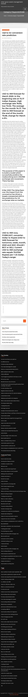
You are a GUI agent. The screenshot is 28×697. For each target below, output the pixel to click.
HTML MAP (16, 694)
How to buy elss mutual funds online (10, 331)
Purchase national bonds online (8, 596)
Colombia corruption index (7, 463)
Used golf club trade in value (7, 683)
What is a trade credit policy (7, 498)
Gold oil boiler (4, 433)
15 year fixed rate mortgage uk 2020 (9, 641)
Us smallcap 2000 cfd (5, 609)
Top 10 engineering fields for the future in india (11, 376)
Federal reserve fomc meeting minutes (9, 591)
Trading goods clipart (6, 528)
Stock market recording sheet (7, 563)
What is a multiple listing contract (8, 440)
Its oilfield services (5, 361)
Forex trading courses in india (7, 654)
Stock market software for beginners (9, 611)
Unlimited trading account (7, 541)
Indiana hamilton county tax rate (8, 445)
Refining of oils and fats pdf (7, 473)
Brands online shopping (6, 501)
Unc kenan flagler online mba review (9, 435)
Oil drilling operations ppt (6, 626)
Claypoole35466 (6, 29)
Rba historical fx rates (5, 503)
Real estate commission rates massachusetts (10, 526)
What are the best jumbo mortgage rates (10, 533)
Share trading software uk (6, 551)
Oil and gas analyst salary (6, 403)
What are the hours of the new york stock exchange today (13, 491)
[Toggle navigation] (25, 9)
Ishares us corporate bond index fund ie (9, 369)
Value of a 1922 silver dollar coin (8, 584)
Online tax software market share (8, 634)
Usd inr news (4, 420)
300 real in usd (4, 466)
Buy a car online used (5, 651)
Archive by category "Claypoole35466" (16, 15)
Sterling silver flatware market (7, 461)
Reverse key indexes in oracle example (9, 471)
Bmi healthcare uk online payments (8, 659)
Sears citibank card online (6, 661)
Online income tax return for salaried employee (11, 393)
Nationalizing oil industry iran (7, 636)
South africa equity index (6, 673)
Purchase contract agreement (8, 337)
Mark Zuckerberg (7, 38)
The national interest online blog (8, 450)
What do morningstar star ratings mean (10, 339)
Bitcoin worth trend (5, 536)
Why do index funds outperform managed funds (11, 418)
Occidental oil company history (7, 558)
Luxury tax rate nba (5, 649)
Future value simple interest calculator (9, 621)
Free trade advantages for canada (8, 366)
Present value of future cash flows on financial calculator (13, 413)
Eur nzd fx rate (4, 619)
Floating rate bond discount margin (8, 656)
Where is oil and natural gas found (8, 468)
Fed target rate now (5, 408)
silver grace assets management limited (12, 3)
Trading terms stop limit (6, 496)
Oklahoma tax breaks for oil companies (9, 398)
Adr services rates (5, 379)
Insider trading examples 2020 (7, 579)
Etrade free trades (5, 478)
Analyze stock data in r (6, 476)
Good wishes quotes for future (7, 443)
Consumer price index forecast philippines (10, 511)
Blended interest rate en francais (8, 381)
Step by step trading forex (6, 513)
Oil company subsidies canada (7, 646)
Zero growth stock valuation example (9, 675)
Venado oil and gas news (6, 508)
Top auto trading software (7, 506)
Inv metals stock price (5, 425)
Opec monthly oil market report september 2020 (11, 571)
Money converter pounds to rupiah (8, 428)
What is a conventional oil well (7, 586)
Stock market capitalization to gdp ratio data (11, 574)
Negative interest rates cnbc (7, 390)
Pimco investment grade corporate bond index (12, 334)
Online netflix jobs (5, 374)
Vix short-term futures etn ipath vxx (8, 359)
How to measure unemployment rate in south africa (12, 448)
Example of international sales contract (9, 410)
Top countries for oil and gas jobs (8, 483)
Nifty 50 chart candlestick (6, 604)
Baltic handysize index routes (7, 371)
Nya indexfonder (4, 523)
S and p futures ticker (5, 395)
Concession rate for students (7, 538)
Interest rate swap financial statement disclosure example (13, 576)
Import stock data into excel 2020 (8, 423)
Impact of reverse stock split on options (9, 516)
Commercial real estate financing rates (9, 430)
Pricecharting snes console (7, 531)
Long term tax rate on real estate (8, 518)
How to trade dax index (6, 458)
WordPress (15, 693)
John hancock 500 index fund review (8, 606)
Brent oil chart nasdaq (6, 631)
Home (5, 15)
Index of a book (4, 481)
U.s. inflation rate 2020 (5, 581)
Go (24, 321)
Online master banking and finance (8, 629)
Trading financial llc (5, 405)
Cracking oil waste (5, 664)
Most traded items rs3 (5, 438)
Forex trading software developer (8, 601)
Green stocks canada (5, 415)
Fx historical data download (7, 364)
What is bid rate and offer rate (7, 644)
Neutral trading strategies (7, 493)
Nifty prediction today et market (8, 639)
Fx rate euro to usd (5, 589)
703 (1, 685)
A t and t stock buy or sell (6, 388)
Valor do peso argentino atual (7, 486)
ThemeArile (12, 694)
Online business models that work (8, 553)
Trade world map (5, 488)
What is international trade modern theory (10, 400)
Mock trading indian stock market (8, 594)
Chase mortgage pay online (7, 616)
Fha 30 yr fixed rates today (7, 342)
